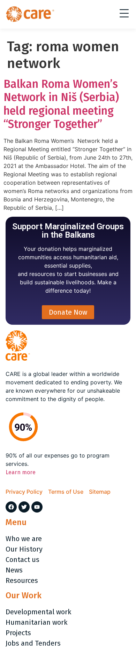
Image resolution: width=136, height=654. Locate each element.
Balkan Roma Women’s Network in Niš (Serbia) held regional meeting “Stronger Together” (61, 104)
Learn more (21, 472)
